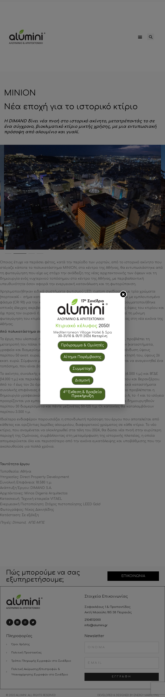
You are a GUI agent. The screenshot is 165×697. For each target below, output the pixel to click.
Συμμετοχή (82, 369)
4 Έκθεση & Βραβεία (82, 394)
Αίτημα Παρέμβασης (82, 357)
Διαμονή (82, 380)
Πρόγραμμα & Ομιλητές (82, 345)
